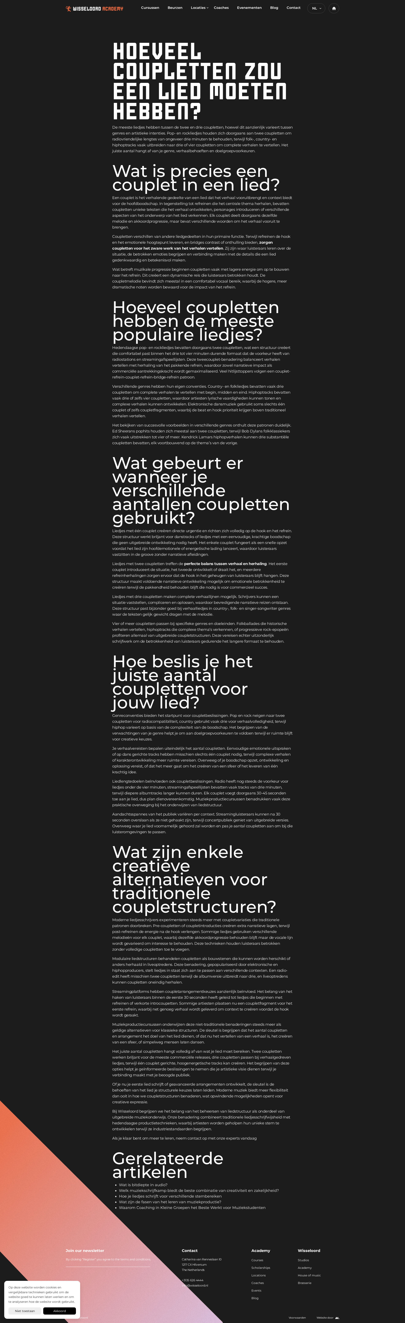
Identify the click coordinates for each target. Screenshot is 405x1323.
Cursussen (150, 8)
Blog (274, 8)
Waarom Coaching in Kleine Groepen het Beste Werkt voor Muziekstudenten (192, 1207)
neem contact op (191, 1138)
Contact (294, 8)
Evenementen (249, 8)
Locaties (198, 8)
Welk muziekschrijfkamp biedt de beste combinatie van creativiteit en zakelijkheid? (199, 1190)
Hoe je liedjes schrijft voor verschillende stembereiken (170, 1196)
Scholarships (260, 1268)
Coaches (221, 8)
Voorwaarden (297, 1317)
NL (314, 8)
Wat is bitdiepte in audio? (143, 1185)
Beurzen (175, 8)
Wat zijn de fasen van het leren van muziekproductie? (170, 1202)
